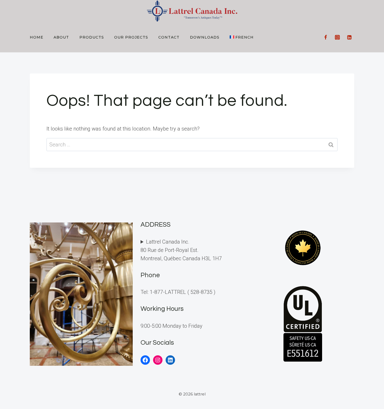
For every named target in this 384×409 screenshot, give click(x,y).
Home (36, 37)
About (61, 37)
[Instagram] (337, 37)
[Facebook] (325, 37)
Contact (168, 37)
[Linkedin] (349, 37)
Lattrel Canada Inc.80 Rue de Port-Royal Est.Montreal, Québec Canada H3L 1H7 (181, 250)
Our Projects (131, 37)
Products (91, 37)
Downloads (204, 37)
